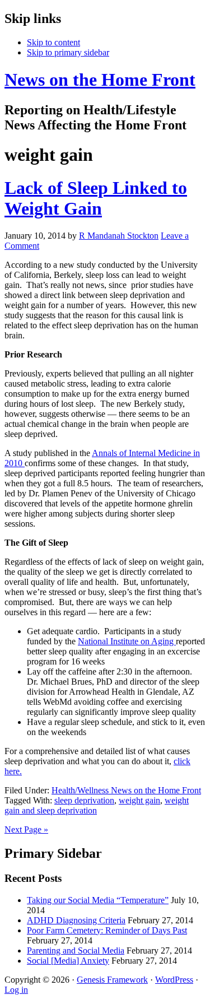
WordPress (174, 979)
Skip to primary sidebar (68, 52)
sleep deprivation (84, 800)
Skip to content (53, 42)
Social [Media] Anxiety (68, 960)
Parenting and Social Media (75, 950)
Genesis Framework (112, 979)
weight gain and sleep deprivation (96, 805)
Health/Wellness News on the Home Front (126, 790)
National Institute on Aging (127, 641)
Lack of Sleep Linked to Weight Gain (95, 198)
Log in (16, 989)
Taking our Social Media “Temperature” (98, 900)
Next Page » (26, 829)
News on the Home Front (99, 79)
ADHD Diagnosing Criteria (76, 920)
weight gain (139, 800)
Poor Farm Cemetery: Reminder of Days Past (107, 930)
